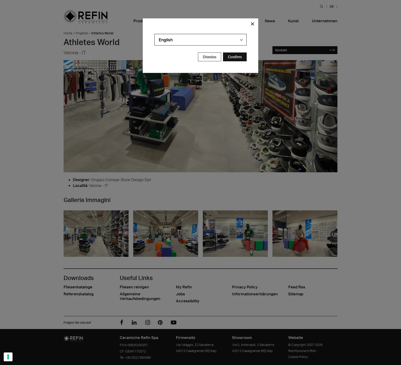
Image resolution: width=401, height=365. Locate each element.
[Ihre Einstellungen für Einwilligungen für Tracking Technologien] (8, 356)
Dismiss (209, 57)
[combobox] (200, 40)
